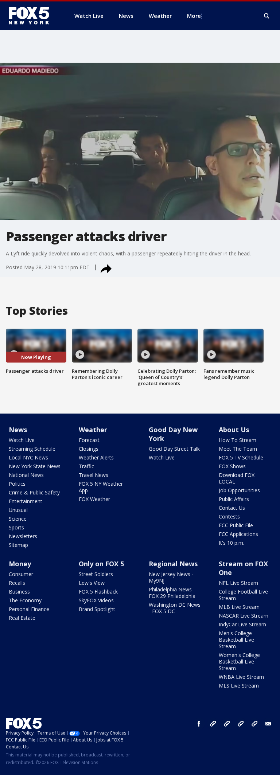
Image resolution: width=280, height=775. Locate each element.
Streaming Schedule (32, 448)
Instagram (213, 723)
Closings (88, 448)
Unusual (18, 509)
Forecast (89, 440)
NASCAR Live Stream (243, 615)
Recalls (17, 582)
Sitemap (18, 544)
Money (20, 563)
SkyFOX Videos (96, 600)
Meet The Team (238, 448)
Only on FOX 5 (101, 563)
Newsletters (23, 536)
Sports (16, 527)
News (18, 429)
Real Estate (22, 617)
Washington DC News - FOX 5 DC (175, 608)
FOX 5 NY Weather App (101, 487)
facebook (199, 723)
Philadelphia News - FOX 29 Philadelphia (172, 592)
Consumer (21, 574)
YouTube (240, 723)
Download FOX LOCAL (236, 478)
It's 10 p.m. (231, 542)
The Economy (25, 600)
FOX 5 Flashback (98, 591)
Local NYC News (28, 457)
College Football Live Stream (243, 595)
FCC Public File (236, 525)
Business (19, 591)
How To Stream (237, 440)
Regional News (173, 563)
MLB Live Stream (239, 606)
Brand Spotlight (97, 609)
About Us (234, 429)
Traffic (86, 466)
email (268, 723)
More (194, 15)
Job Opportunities (239, 490)
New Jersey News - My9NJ (171, 577)
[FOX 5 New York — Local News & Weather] (33, 15)
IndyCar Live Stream (242, 624)
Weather (93, 429)
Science (18, 518)
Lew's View (92, 582)
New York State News (35, 466)
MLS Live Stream (239, 685)
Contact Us (232, 507)
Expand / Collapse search (266, 16)
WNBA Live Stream (241, 676)
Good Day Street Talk (174, 448)
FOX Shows (232, 466)
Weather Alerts (96, 457)
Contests (229, 516)
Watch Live (22, 440)
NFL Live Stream (238, 582)
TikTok (227, 723)
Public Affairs (234, 499)
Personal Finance (29, 609)
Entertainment (25, 501)
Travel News (93, 474)
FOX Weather (94, 499)
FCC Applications (238, 534)
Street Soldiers (96, 574)
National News (26, 474)
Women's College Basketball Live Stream (239, 661)
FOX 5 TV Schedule (241, 457)
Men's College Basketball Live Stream (236, 640)
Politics (17, 483)
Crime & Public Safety (34, 492)
